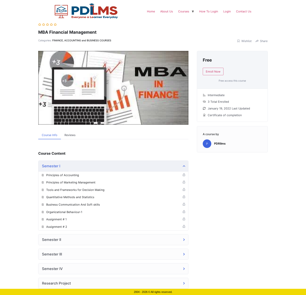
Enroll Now (213, 71)
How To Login (208, 11)
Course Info (49, 135)
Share (264, 41)
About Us (166, 11)
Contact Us (243, 11)
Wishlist (246, 41)
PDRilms (220, 143)
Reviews (69, 135)
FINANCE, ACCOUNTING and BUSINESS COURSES (81, 40)
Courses (183, 11)
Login (227, 11)
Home (151, 11)
